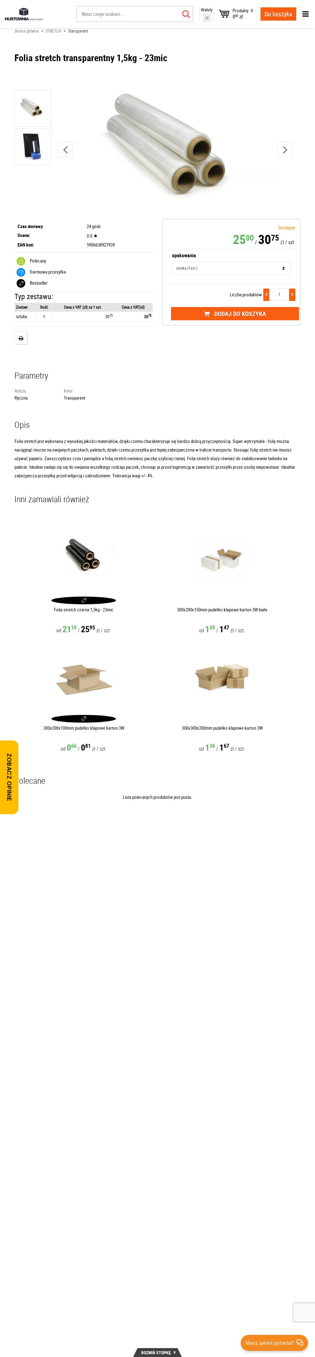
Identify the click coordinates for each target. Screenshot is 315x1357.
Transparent (78, 31)
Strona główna (26, 31)
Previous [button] (65, 149)
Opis (22, 424)
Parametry (31, 375)
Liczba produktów (246, 294)
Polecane (29, 780)
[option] (175, 150)
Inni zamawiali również (51, 499)
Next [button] (285, 149)
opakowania (184, 255)
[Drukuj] (20, 337)
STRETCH (53, 31)
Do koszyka (278, 14)
